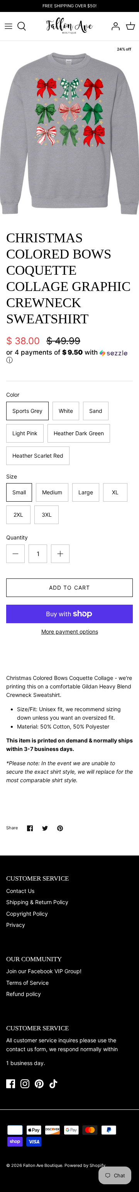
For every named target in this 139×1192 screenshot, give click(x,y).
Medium (52, 492)
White (66, 410)
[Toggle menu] (8, 26)
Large (85, 492)
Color (12, 394)
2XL (18, 514)
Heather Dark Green (79, 433)
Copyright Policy (27, 913)
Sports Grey (27, 410)
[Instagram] (24, 1083)
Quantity (17, 537)
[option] (69, 133)
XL (115, 492)
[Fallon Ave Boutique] (70, 26)
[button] (69, 357)
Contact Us (20, 891)
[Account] (113, 26)
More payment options (69, 632)
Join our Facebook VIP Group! (43, 971)
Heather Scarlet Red (37, 455)
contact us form (26, 1049)
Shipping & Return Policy (37, 902)
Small (19, 492)
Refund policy (23, 994)
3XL (47, 514)
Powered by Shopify (84, 1165)
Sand (95, 410)
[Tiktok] (53, 1083)
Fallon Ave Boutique (42, 1165)
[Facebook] (10, 1083)
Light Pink (24, 433)
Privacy (15, 924)
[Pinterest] (39, 1083)
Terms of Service (27, 982)
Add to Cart (69, 587)
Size (11, 476)
